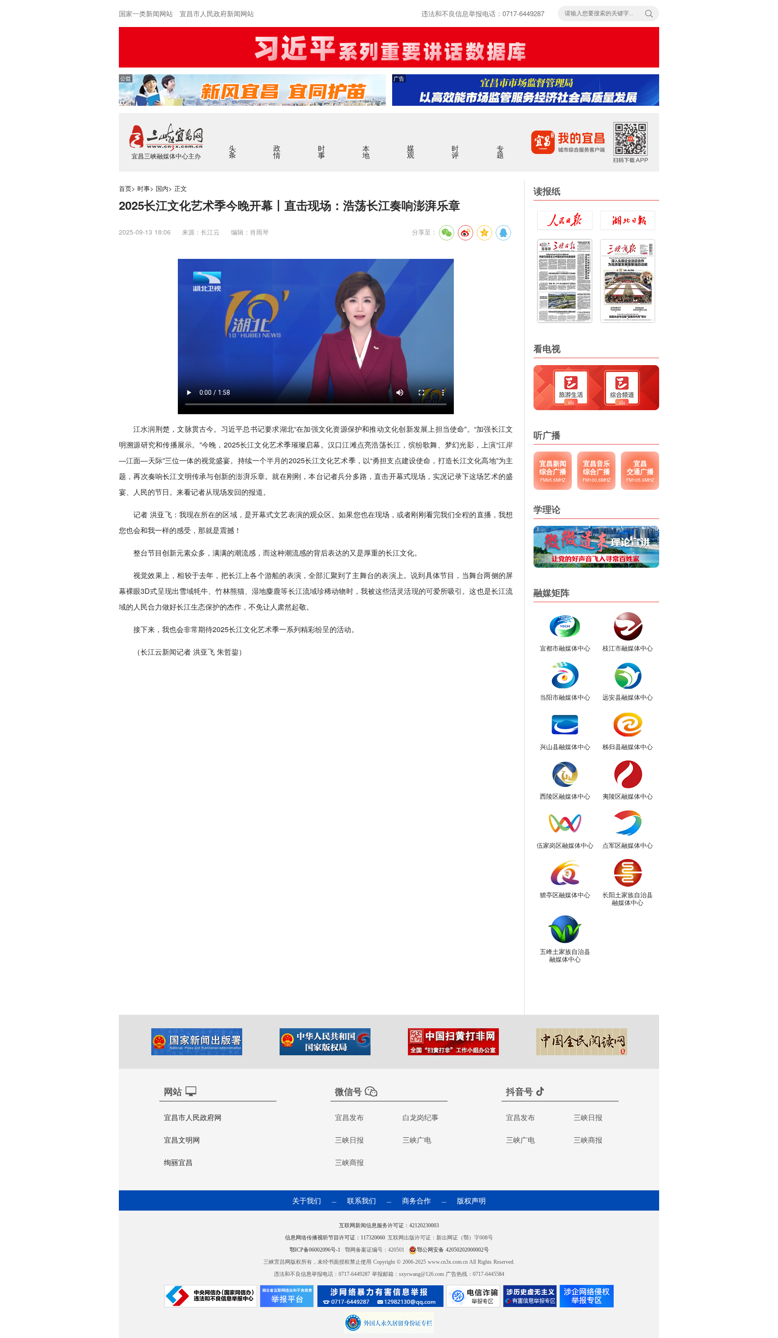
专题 (501, 146)
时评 (456, 146)
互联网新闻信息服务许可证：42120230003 (389, 1225)
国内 (162, 188)
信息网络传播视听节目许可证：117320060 (335, 1237)
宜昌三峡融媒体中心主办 (166, 155)
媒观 (411, 146)
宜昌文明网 (182, 1140)
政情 (277, 146)
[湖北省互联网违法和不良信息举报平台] (286, 1298)
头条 (233, 146)
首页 (125, 188)
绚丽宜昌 (178, 1162)
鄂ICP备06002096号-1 (315, 1250)
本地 (367, 146)
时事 (322, 146)
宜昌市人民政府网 (193, 1117)
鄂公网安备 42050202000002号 (453, 1250)
